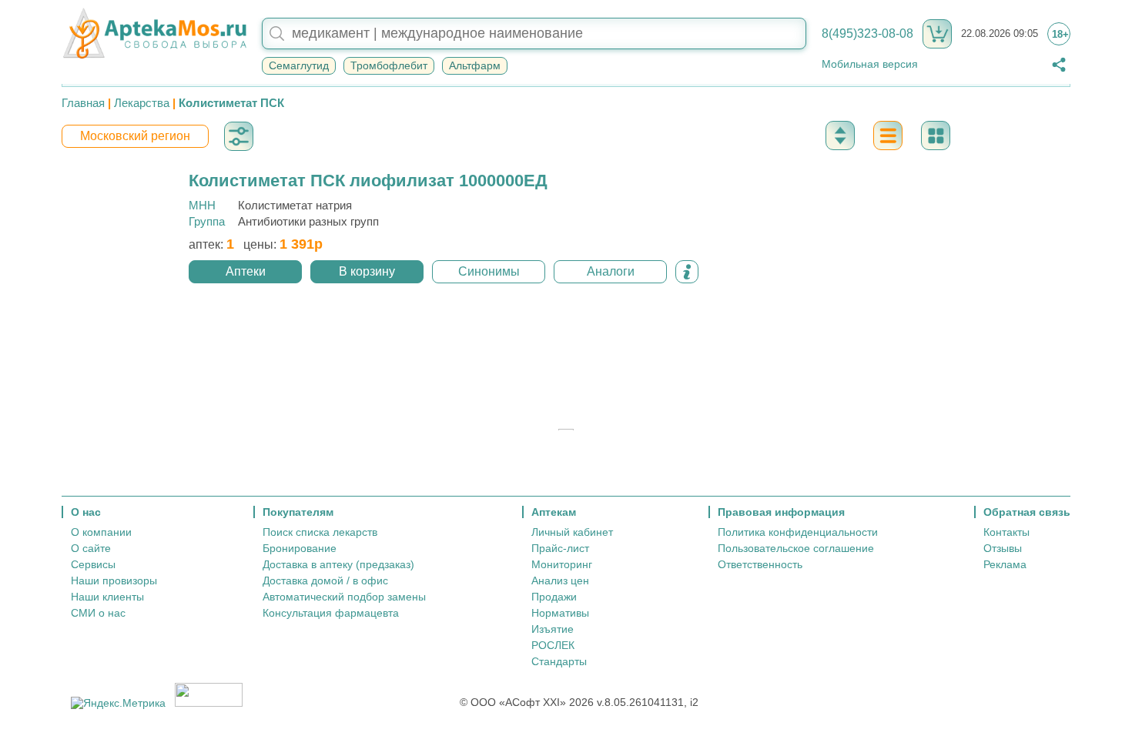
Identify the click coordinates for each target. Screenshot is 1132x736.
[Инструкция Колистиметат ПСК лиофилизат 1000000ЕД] (686, 271)
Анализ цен (560, 580)
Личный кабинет (572, 532)
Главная (83, 102)
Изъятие (552, 629)
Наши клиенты (107, 596)
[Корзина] (937, 34)
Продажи (554, 596)
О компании (101, 532)
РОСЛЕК (552, 645)
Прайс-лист (560, 548)
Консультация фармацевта (331, 613)
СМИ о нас (98, 613)
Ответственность (760, 564)
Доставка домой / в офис (325, 580)
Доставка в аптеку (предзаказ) (338, 564)
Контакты (1006, 532)
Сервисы (93, 564)
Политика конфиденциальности (798, 532)
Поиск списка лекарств (320, 532)
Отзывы (1002, 548)
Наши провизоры (114, 580)
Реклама (1005, 564)
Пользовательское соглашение (796, 548)
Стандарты (559, 661)
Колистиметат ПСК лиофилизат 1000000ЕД (368, 180)
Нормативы (560, 613)
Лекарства (141, 102)
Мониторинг (561, 564)
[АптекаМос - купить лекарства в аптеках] (154, 34)
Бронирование (300, 548)
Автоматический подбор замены (344, 596)
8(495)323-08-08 (867, 33)
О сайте (91, 548)
